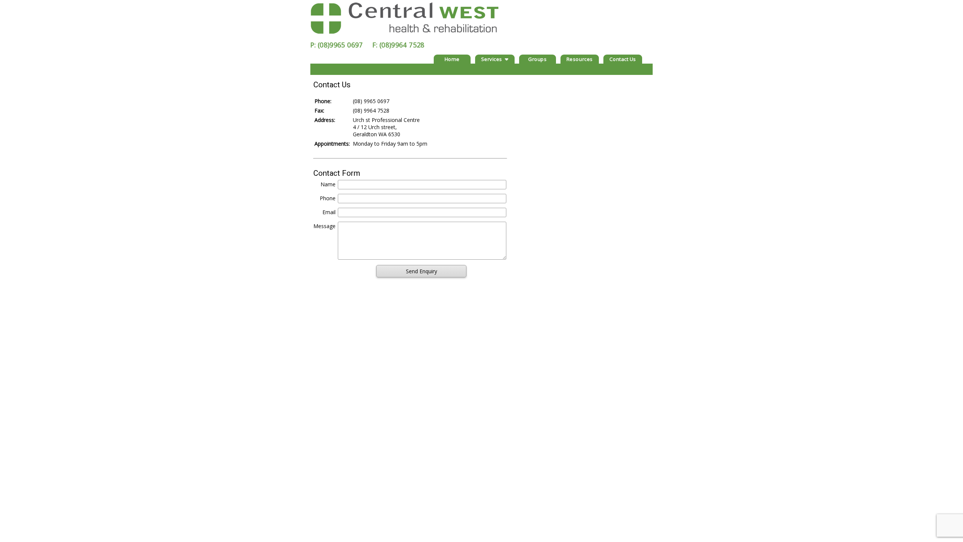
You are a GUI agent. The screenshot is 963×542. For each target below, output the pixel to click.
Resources (580, 59)
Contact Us (622, 59)
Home (452, 59)
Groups (537, 59)
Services (491, 59)
